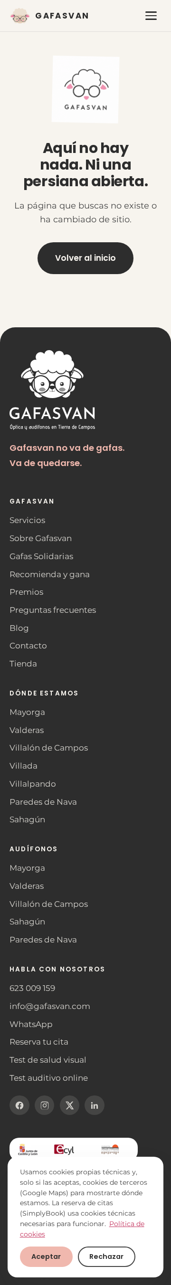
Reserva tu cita (39, 1042)
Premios (26, 592)
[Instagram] (45, 1105)
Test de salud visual (48, 1060)
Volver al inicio (85, 258)
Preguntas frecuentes (53, 610)
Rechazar (106, 1256)
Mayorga (27, 712)
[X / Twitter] (70, 1105)
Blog (19, 628)
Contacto (28, 645)
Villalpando (33, 784)
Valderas (27, 730)
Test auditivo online (49, 1078)
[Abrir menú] (151, 16)
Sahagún (27, 819)
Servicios (27, 520)
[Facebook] (19, 1105)
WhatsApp (31, 1024)
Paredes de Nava (43, 802)
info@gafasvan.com (50, 1006)
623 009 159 (32, 988)
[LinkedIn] (94, 1105)
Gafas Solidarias (41, 556)
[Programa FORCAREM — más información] (74, 1149)
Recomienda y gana (50, 574)
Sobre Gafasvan (41, 538)
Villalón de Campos (49, 747)
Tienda (23, 663)
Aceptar (46, 1256)
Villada (24, 766)
